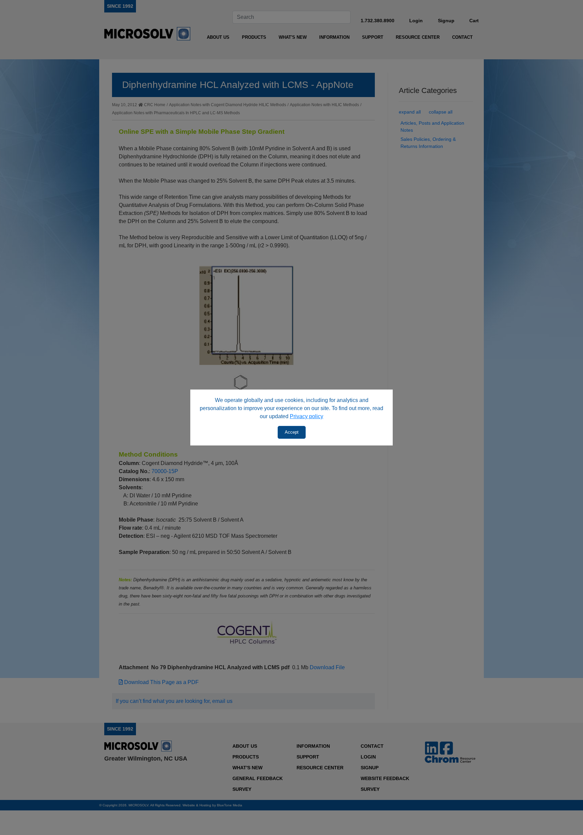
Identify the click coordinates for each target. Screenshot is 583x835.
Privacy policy (306, 416)
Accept (292, 432)
